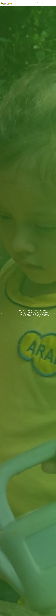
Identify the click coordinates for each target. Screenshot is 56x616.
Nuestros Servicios (50, 2)
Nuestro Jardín (39, 2)
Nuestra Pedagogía (44, 2)
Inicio (35, 2)
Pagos (54, 2)
